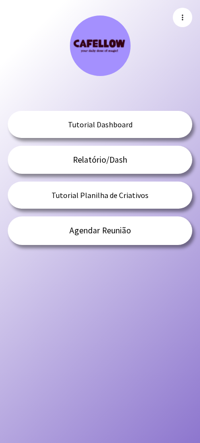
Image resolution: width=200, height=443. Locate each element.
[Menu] (182, 17)
